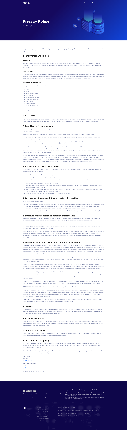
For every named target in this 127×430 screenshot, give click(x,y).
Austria (87, 3)
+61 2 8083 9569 (44, 411)
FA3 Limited (71, 407)
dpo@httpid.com (27, 360)
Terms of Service (61, 418)
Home (24, 25)
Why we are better (55, 3)
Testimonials (72, 3)
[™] (25, 3)
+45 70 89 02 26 (44, 414)
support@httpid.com (41, 420)
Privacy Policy (67, 418)
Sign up (102, 3)
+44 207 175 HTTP (43, 409)
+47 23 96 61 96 (43, 416)
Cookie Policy (74, 418)
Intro (47, 3)
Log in (95, 3)
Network (79, 3)
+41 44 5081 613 (45, 418)
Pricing (64, 3)
